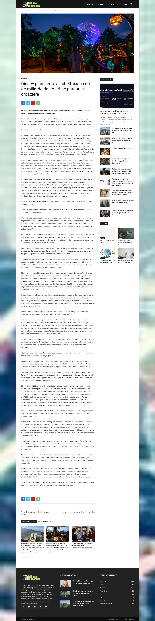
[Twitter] (28, 103)
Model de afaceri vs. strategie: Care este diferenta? (35, 513)
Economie (100, 4)
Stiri (118, 4)
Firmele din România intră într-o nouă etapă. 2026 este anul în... (122, 141)
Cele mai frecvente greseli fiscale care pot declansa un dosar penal (121, 161)
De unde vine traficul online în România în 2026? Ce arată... (114, 112)
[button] (131, 4)
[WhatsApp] (38, 103)
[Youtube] (46, 607)
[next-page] (26, 556)
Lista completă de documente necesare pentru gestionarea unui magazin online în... (122, 192)
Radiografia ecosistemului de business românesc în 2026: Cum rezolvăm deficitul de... (122, 171)
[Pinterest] (33, 103)
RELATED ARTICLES (29, 521)
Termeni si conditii (121, 619)
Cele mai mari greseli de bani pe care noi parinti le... (125, 242)
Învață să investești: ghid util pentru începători (79, 512)
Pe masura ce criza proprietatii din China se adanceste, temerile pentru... (83, 603)
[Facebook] (23, 103)
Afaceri (90, 4)
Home (23, 11)
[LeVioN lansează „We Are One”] (105, 151)
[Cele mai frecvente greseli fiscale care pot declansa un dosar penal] (105, 161)
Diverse (102, 238)
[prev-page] (22, 556)
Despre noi (111, 619)
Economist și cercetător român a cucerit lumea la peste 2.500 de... (122, 130)
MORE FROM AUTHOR (45, 521)
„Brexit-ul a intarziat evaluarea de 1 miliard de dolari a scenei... (83, 593)
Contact (131, 619)
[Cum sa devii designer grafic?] (108, 233)
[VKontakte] (40, 607)
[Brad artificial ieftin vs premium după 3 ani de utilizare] (105, 203)
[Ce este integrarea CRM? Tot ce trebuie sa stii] (108, 253)
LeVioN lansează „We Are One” (122, 149)
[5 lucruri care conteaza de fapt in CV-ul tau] (126, 253)
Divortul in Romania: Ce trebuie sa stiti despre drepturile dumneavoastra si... (122, 213)
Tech (125, 4)
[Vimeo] (35, 607)
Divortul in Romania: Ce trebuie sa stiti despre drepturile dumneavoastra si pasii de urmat (82, 546)
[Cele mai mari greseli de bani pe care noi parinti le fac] (126, 233)
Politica (110, 4)
